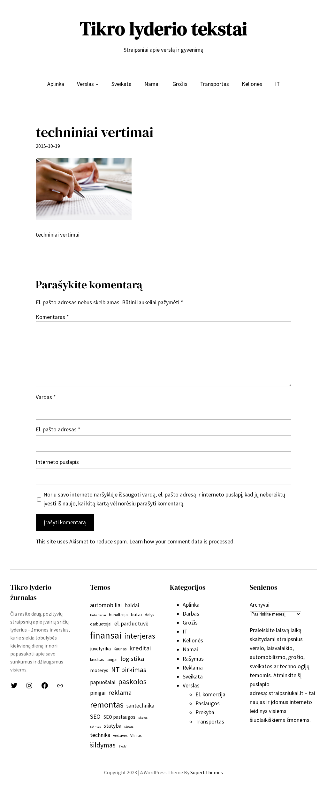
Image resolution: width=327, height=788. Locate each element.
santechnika (140, 705)
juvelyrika (100, 649)
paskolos (132, 681)
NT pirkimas (128, 669)
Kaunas (120, 649)
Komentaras (52, 317)
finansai (105, 635)
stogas (128, 726)
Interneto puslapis (57, 462)
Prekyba (204, 712)
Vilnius (135, 735)
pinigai (97, 692)
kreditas (97, 659)
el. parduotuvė (131, 623)
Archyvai (260, 604)
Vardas (46, 397)
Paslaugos (207, 703)
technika (100, 735)
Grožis (190, 622)
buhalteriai (98, 615)
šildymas (103, 744)
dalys (149, 615)
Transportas (209, 721)
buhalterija (118, 615)
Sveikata (193, 676)
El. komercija (210, 694)
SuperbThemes (206, 772)
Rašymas (193, 658)
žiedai (122, 746)
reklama (120, 692)
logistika (132, 659)
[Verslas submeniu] (97, 84)
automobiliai (106, 605)
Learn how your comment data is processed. (182, 541)
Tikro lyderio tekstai (163, 29)
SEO (95, 716)
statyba (112, 725)
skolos (143, 718)
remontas (107, 704)
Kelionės (193, 640)
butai (136, 614)
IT (185, 631)
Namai (190, 649)
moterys (99, 670)
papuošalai (102, 682)
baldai (132, 605)
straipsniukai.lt (286, 693)
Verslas (191, 685)
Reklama (193, 667)
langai (112, 659)
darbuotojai (100, 624)
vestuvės (120, 735)
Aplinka (191, 604)
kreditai (140, 648)
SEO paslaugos (119, 717)
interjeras (139, 636)
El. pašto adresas (58, 429)
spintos (95, 726)
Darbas (191, 613)
